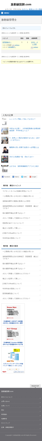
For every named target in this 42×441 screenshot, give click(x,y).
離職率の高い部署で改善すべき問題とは (24, 147)
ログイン (25, 9)
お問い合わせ (5, 401)
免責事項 (4, 418)
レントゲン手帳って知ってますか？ (22, 119)
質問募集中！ (7, 42)
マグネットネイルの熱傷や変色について (17, 191)
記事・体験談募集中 (7, 427)
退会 (2, 410)
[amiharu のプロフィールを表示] (13, 45)
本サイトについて (6, 397)
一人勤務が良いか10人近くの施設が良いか (18, 196)
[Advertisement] (21, 89)
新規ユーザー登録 (35, 9)
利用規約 (4, 414)
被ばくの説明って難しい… (12, 228)
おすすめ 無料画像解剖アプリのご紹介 (24, 166)
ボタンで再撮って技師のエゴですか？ (16, 218)
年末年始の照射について (12, 238)
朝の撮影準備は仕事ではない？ (14, 213)
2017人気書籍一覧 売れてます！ (21, 157)
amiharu (17, 45)
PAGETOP (35, 386)
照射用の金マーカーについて (13, 223)
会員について (5, 405)
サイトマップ (5, 423)
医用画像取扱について (11, 293)
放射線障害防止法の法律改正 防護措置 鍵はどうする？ (20, 207)
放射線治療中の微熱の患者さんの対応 (16, 201)
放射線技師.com (21, 4)
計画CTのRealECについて (12, 233)
